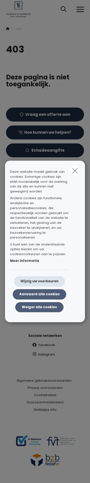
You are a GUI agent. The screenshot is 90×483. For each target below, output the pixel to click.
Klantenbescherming (45, 320)
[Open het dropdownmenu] (79, 9)
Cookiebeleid (45, 395)
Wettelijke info (45, 409)
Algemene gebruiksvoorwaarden (44, 380)
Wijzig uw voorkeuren (39, 281)
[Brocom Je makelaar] (28, 443)
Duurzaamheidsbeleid (45, 402)
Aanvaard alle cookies (39, 294)
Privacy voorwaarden (45, 387)
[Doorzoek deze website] (63, 9)
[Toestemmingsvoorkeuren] (20, 473)
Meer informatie (24, 261)
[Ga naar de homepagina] (21, 9)
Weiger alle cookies (39, 307)
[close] (75, 171)
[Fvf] (61, 443)
